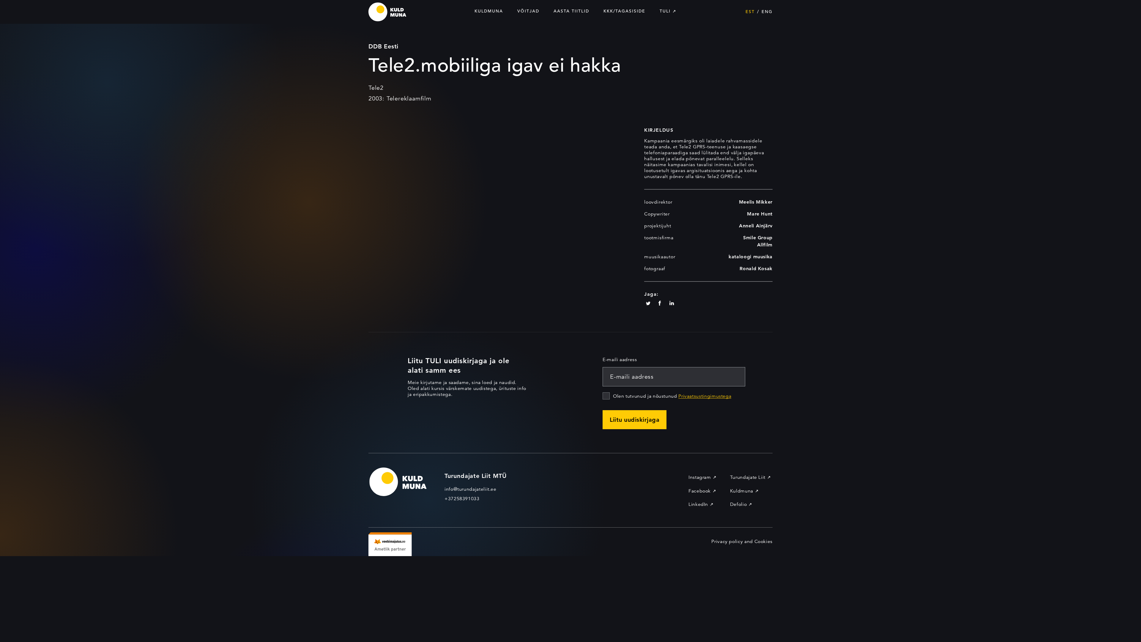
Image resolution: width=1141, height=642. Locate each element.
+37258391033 (462, 499)
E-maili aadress (620, 360)
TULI (665, 11)
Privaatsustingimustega (704, 396)
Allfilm (765, 245)
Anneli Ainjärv (756, 226)
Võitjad (528, 11)
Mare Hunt (760, 214)
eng (767, 11)
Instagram (699, 477)
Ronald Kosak (756, 268)
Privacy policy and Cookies (742, 542)
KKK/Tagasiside (624, 11)
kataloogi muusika (751, 256)
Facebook (699, 491)
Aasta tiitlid (571, 11)
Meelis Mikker (756, 202)
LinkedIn (698, 504)
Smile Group (758, 237)
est (750, 11)
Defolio (738, 504)
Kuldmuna (489, 11)
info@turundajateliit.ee (471, 489)
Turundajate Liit (747, 477)
